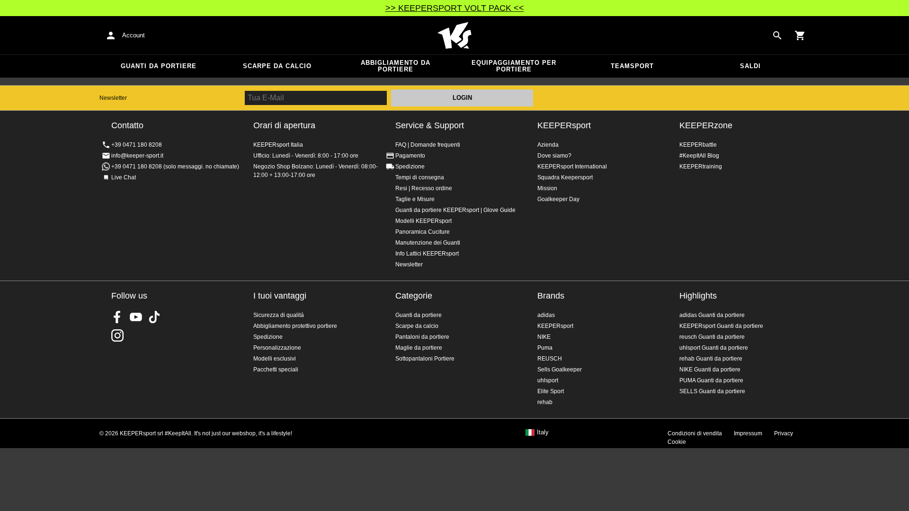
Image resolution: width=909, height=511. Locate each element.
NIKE (544, 337)
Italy (543, 432)
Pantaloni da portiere (422, 337)
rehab (545, 402)
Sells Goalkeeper (559, 369)
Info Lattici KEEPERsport (427, 253)
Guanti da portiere (158, 66)
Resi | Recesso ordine (423, 188)
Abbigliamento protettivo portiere (295, 326)
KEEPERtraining (700, 166)
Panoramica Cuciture (422, 232)
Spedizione (410, 166)
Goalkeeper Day (558, 199)
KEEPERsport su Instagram (117, 335)
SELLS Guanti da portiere (712, 391)
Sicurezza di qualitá (278, 315)
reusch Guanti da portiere (712, 337)
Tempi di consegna (419, 177)
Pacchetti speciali (275, 369)
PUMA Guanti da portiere (711, 380)
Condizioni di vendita (695, 433)
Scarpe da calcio (277, 66)
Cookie (677, 442)
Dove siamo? (554, 155)
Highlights (698, 295)
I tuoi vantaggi (279, 295)
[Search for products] (777, 35)
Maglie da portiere (418, 347)
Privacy (783, 433)
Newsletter (113, 98)
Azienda (548, 144)
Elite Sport (550, 391)
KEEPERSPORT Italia (454, 35)
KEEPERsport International (572, 166)
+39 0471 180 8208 (136, 144)
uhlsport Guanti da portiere (713, 347)
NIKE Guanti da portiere (709, 369)
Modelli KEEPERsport (423, 221)
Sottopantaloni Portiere (424, 358)
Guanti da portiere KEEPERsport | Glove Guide (455, 210)
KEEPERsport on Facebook (117, 317)
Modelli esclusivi (274, 358)
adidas (546, 315)
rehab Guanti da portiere (710, 358)
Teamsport (632, 66)
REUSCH (549, 358)
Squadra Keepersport (565, 177)
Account (133, 35)
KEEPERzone (705, 125)
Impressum (748, 433)
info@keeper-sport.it (137, 155)
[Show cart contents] (800, 35)
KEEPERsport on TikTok (154, 317)
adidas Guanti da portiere (712, 315)
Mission (547, 188)
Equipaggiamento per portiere (514, 66)
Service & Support (429, 125)
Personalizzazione (277, 347)
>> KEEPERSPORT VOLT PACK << (454, 8)
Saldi (750, 66)
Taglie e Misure (415, 199)
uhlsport (547, 380)
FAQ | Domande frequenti (427, 144)
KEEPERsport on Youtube (136, 317)
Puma (545, 347)
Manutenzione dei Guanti (427, 242)
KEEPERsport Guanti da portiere (721, 326)
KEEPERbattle (698, 144)
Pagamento (410, 155)
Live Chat (123, 177)
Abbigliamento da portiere (395, 66)
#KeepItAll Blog (699, 155)
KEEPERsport (564, 125)
